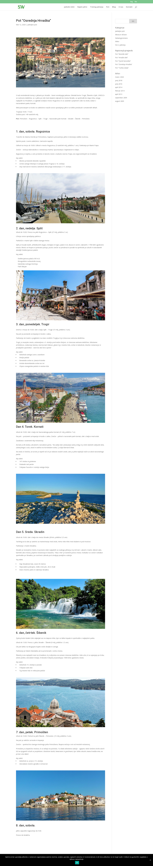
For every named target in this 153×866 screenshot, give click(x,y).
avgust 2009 (119, 101)
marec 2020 (119, 77)
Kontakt (129, 7)
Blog (114, 7)
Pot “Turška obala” (122, 68)
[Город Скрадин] (60, 87)
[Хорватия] (60, 524)
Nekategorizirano (121, 38)
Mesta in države (121, 35)
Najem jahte (82, 7)
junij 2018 (118, 80)
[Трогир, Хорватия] (60, 423)
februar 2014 (119, 91)
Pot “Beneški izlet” (121, 54)
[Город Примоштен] (60, 820)
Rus (136, 2)
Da (77, 862)
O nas (121, 7)
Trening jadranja (96, 7)
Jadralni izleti (69, 7)
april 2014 (118, 87)
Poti (107, 7)
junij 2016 (118, 84)
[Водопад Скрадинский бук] (60, 629)
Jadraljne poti (32, 25)
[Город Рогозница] (60, 223)
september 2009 (121, 98)
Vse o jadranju (120, 45)
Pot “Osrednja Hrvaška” (123, 64)
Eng (131, 2)
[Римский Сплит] (60, 320)
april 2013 (118, 94)
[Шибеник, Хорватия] (60, 727)
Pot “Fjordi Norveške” (123, 61)
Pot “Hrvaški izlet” (121, 57)
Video (117, 41)
